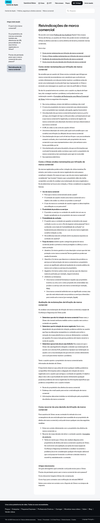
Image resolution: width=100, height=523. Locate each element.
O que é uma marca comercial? (15, 27)
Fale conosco (59, 3)
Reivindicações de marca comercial (14, 68)
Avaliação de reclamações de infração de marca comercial (62, 59)
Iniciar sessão (89, 3)
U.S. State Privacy (55, 520)
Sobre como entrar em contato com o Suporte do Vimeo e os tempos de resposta (63, 484)
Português (91, 519)
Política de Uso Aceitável (62, 35)
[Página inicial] (8, 2)
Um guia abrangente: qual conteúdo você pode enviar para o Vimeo (62, 468)
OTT (50, 3)
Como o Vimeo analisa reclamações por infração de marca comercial (66, 56)
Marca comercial (48, 11)
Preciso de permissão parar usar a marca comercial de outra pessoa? (16, 58)
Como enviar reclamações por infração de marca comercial (62, 53)
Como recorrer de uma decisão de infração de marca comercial (64, 62)
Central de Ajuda (12, 5)
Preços (67, 3)
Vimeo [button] (42, 3)
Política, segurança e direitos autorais (29, 11)
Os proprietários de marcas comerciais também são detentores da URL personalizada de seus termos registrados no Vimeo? (15, 42)
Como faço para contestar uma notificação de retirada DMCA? (60, 479)
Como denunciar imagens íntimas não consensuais (56, 476)
